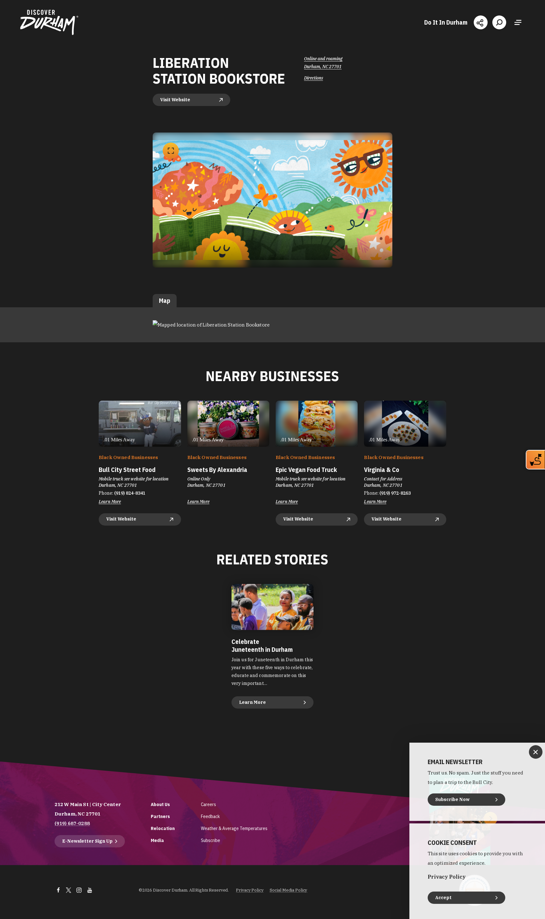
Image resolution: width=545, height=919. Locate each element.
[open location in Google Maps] (211, 324)
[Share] (481, 22)
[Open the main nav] (518, 22)
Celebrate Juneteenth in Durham (262, 645)
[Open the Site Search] (499, 22)
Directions (313, 78)
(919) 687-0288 (72, 823)
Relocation (163, 828)
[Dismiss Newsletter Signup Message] (535, 752)
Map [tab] (164, 300)
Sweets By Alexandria (217, 470)
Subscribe (210, 840)
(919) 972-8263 (395, 493)
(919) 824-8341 (129, 493)
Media (157, 840)
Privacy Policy (249, 890)
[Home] (49, 22)
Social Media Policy (289, 890)
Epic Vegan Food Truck (306, 470)
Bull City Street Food (127, 470)
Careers (208, 804)
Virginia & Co (381, 470)
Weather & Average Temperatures (234, 828)
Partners (160, 816)
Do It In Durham (445, 22)
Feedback (210, 816)
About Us (160, 804)
